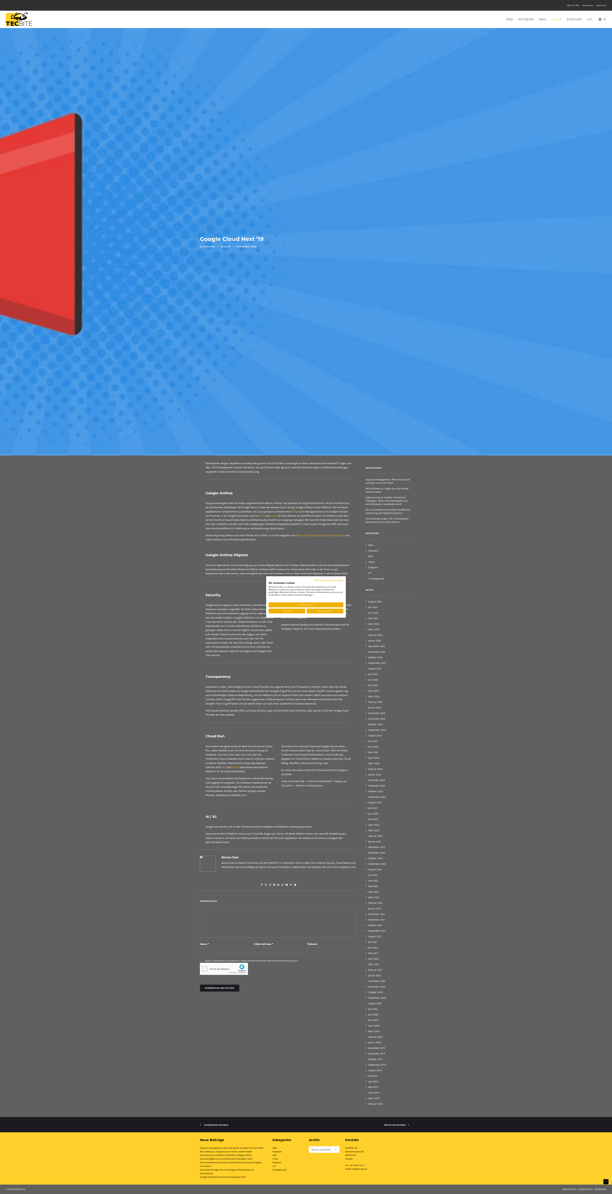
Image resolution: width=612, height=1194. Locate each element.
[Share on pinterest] (274, 1026)
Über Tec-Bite (573, 5)
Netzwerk (526, 19)
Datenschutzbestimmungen (328, 580)
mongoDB (338, 676)
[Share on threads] (270, 1026)
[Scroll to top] (605, 1181)
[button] (600, 19)
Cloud (556, 19)
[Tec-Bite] (19, 19)
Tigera (328, 676)
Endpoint (574, 19)
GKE (294, 653)
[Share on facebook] (262, 1026)
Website (312, 1085)
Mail (542, 19)
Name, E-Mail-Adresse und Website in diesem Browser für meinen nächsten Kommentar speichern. (251, 1102)
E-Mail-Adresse (263, 1085)
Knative (235, 908)
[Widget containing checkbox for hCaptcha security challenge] (224, 1110)
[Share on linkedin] (278, 1026)
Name (204, 1085)
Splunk (312, 676)
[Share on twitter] (266, 1026)
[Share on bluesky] (287, 1026)
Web (509, 19)
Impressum (601, 5)
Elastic (299, 676)
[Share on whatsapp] (282, 1026)
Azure (273, 657)
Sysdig (320, 676)
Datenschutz (587, 5)
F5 (305, 676)
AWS (261, 657)
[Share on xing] (291, 1026)
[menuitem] (573, 5)
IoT (590, 19)
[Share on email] (295, 1026)
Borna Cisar (249, 317)
